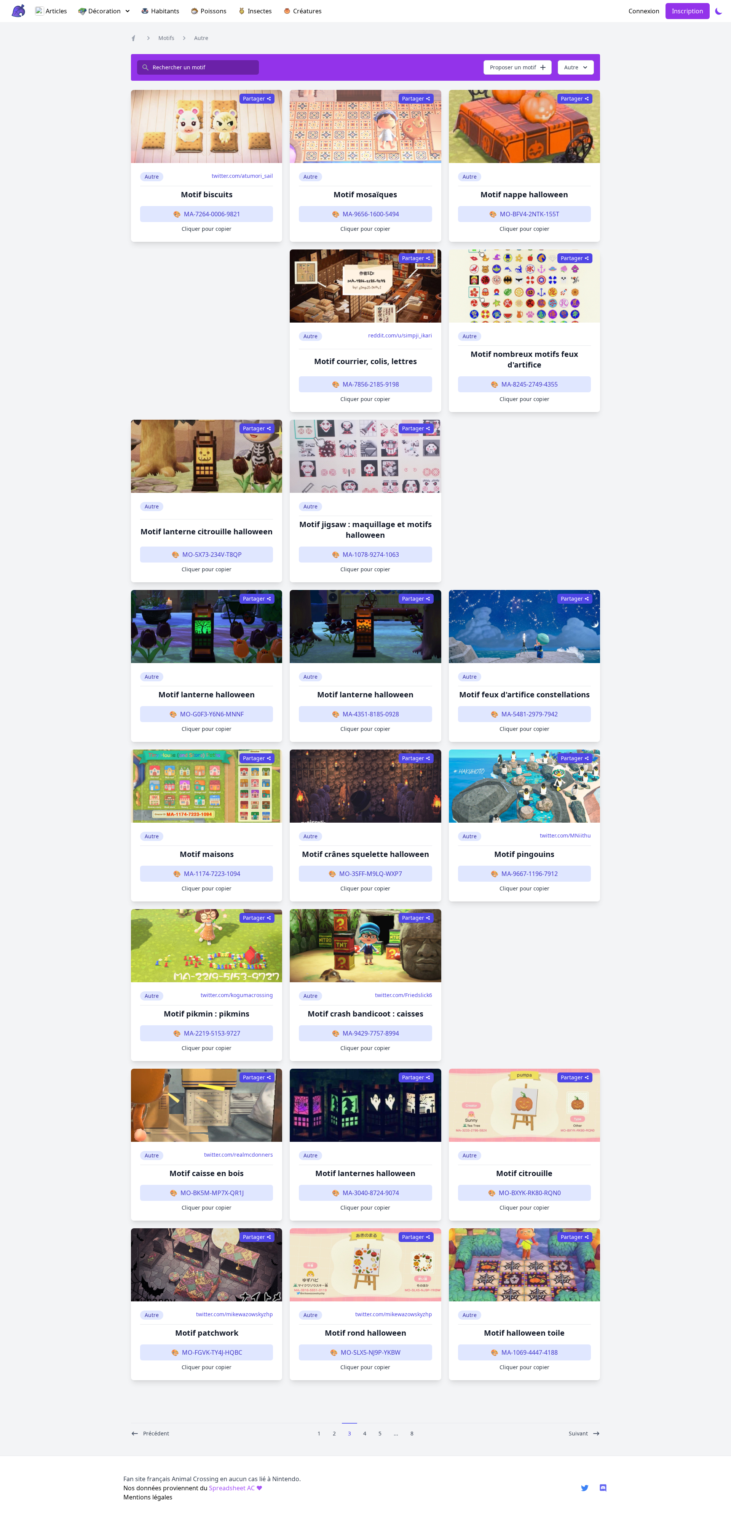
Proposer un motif (513, 67)
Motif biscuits (207, 194)
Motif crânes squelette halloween (365, 854)
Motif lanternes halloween (365, 1173)
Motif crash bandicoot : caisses (365, 1014)
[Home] (135, 38)
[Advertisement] (206, 330)
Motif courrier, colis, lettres (365, 361)
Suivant (578, 1433)
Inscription (687, 11)
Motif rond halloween (365, 1333)
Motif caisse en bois (206, 1173)
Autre (201, 38)
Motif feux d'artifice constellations (524, 694)
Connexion (644, 11)
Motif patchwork (206, 1333)
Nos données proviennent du (192, 1488)
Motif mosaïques (365, 194)
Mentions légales (147, 1497)
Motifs (166, 38)
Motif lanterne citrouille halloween (206, 531)
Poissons (214, 11)
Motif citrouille (524, 1173)
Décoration (104, 11)
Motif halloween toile (524, 1333)
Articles (56, 11)
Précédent (156, 1433)
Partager (254, 98)
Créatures (307, 11)
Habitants (165, 11)
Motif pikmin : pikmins (206, 1014)
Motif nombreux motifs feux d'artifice (524, 359)
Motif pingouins (524, 854)
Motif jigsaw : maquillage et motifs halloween (365, 529)
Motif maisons (207, 854)
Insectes (260, 11)
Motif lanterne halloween (206, 694)
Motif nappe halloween (524, 194)
